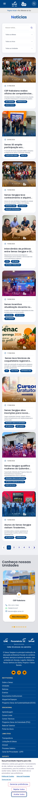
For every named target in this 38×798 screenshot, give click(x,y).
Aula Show (14, 370)
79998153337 (13, 608)
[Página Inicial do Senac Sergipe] (19, 4)
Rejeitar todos (19, 789)
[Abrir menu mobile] (4, 4)
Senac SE (23, 155)
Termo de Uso (6, 779)
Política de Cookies (8, 776)
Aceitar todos (19, 794)
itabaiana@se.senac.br (16, 611)
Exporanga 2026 (10, 205)
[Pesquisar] (31, 27)
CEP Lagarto (20, 426)
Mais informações (20, 616)
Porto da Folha (10, 485)
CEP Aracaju (22, 205)
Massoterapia (10, 105)
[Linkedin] (24, 673)
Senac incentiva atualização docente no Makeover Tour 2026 (17, 307)
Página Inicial (11, 10)
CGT (7, 370)
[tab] (12, 626)
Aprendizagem (21, 101)
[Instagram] (19, 673)
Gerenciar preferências (19, 784)
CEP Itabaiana (10, 101)
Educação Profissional (13, 209)
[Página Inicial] (19, 643)
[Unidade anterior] (5, 593)
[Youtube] (14, 673)
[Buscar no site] (34, 4)
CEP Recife (15, 261)
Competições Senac (12, 155)
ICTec (7, 261)
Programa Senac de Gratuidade (15, 423)
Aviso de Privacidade (23, 776)
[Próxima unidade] (33, 593)
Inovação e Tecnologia (13, 265)
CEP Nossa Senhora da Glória (15, 482)
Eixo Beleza (9, 315)
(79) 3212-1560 (13, 605)
